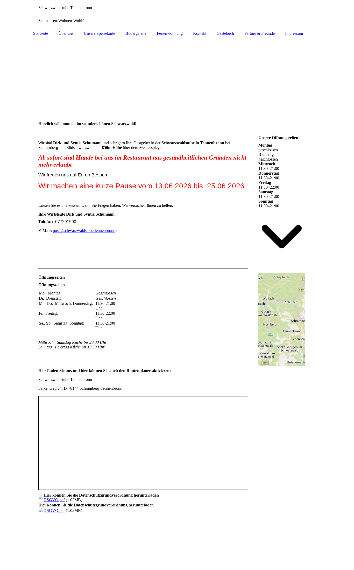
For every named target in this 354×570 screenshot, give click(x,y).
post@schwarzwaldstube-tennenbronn (84, 230)
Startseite (40, 33)
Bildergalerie (135, 33)
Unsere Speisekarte (99, 33)
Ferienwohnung (170, 33)
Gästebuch (225, 33)
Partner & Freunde (259, 33)
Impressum (294, 33)
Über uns (65, 33)
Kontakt (199, 33)
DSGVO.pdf (54, 500)
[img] (177, 14)
